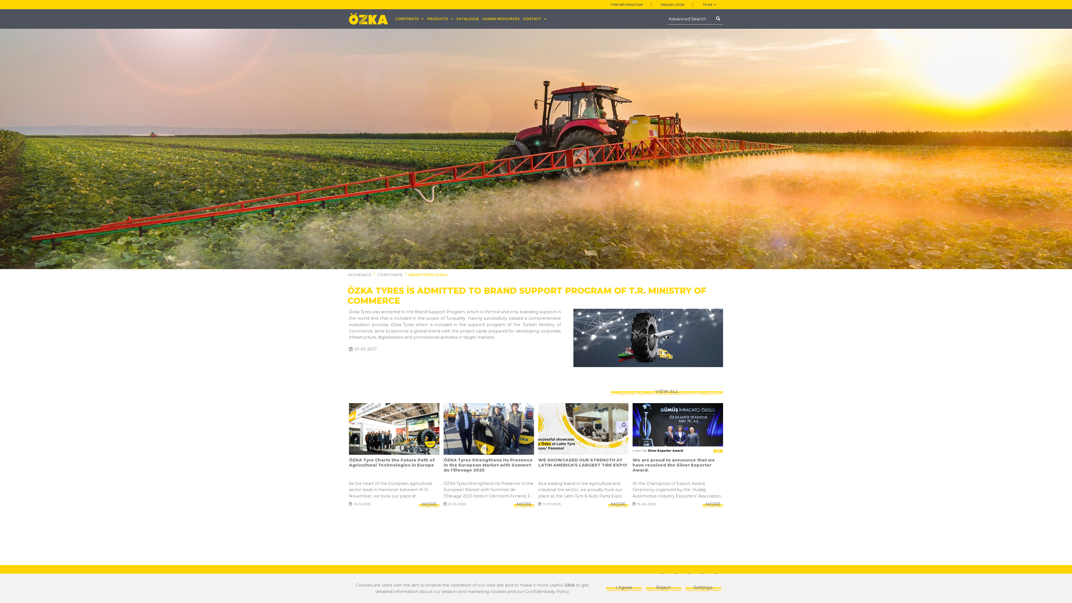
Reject (663, 587)
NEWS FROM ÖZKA (428, 274)
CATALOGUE (467, 19)
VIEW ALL (667, 391)
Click (569, 585)
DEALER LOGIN (672, 5)
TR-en (707, 5)
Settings (703, 587)
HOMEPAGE (359, 274)
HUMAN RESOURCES (501, 19)
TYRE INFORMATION (626, 5)
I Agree (624, 587)
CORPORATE (390, 274)
